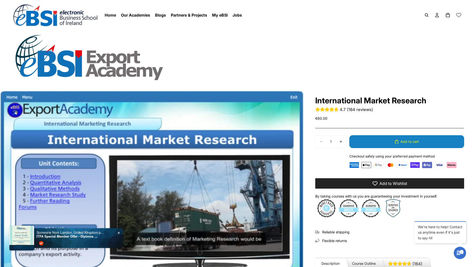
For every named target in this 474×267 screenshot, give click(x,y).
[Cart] (447, 15)
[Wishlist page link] (458, 15)
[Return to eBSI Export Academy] (237, 57)
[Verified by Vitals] (41, 243)
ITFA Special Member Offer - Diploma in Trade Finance (67, 236)
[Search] (426, 15)
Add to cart (409, 141)
